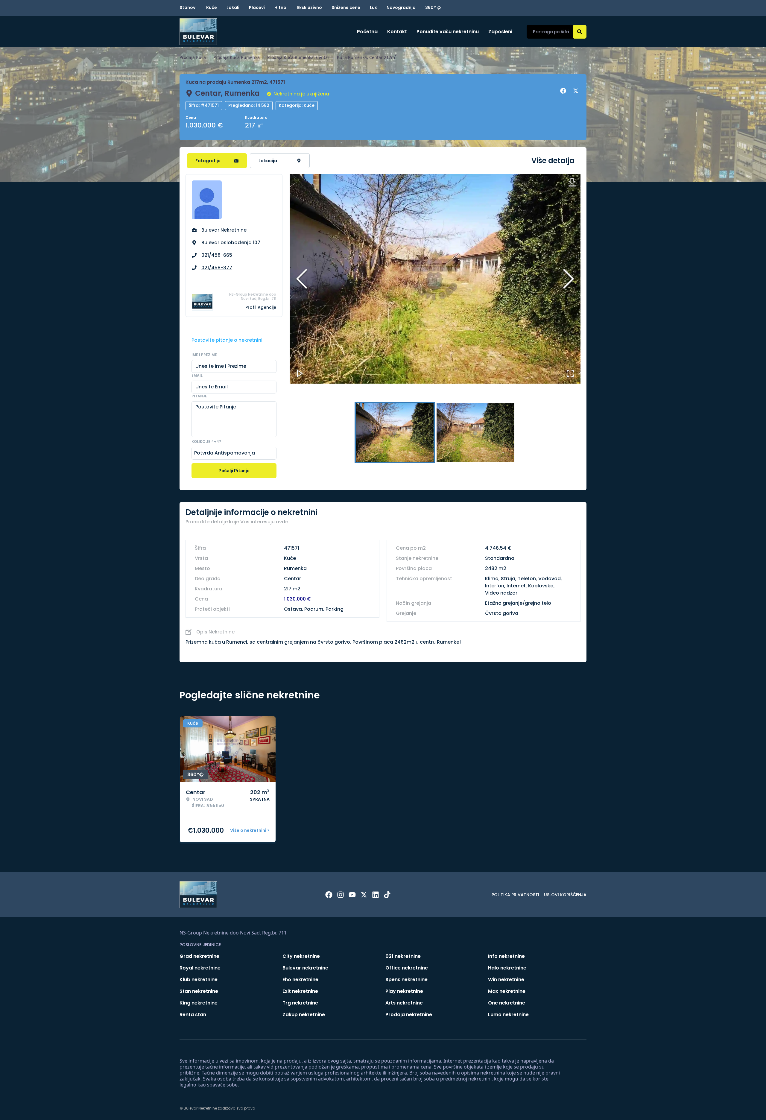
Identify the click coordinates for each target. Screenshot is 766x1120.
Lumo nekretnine (508, 1014)
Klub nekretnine (199, 979)
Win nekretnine (506, 979)
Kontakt (397, 31)
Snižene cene (346, 7)
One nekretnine (506, 1002)
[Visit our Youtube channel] (352, 894)
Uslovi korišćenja (565, 895)
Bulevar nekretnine (305, 967)
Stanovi (188, 7)
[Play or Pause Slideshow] (300, 373)
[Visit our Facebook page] (328, 894)
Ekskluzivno (309, 7)
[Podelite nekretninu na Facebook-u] (564, 91)
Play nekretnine (404, 991)
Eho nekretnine (300, 979)
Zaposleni (500, 31)
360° (430, 7)
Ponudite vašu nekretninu (448, 31)
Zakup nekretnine (303, 1014)
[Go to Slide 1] (395, 432)
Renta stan (193, 1014)
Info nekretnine (506, 956)
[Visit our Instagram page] (340, 894)
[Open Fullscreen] (570, 373)
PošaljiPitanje (234, 470)
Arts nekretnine (404, 1002)
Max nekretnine (506, 991)
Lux (373, 7)
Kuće (211, 7)
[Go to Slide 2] (475, 432)
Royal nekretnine (200, 967)
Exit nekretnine (300, 991)
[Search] (579, 32)
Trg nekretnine (300, 1002)
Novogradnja (401, 7)
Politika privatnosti (515, 895)
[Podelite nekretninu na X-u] (576, 91)
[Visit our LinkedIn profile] (375, 894)
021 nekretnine (403, 956)
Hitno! (281, 7)
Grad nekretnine (199, 956)
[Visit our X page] (363, 894)
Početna (367, 31)
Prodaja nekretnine (408, 1014)
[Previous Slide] (302, 279)
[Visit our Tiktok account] (387, 894)
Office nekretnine (406, 967)
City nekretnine (301, 956)
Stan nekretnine (199, 991)
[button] (435, 279)
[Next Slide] (568, 279)
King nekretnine (199, 1002)
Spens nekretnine (406, 979)
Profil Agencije (260, 307)
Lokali (233, 7)
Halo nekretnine (507, 967)
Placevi (257, 7)
